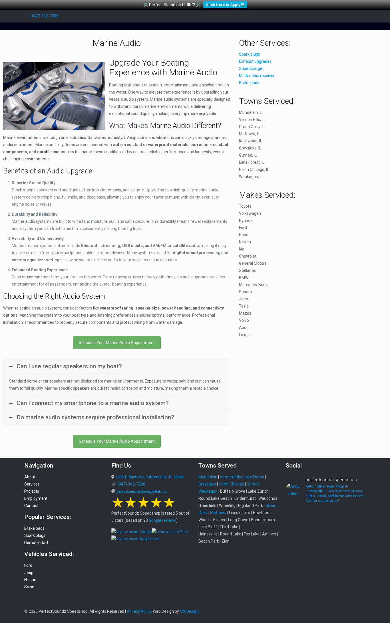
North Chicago (231, 484)
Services (32, 484)
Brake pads (249, 82)
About (29, 477)
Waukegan (208, 491)
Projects (31, 491)
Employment (35, 498)
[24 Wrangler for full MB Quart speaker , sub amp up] (325, 538)
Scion (29, 586)
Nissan (30, 579)
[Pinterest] (347, 16)
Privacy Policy (139, 611)
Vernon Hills (230, 477)
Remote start (36, 542)
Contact (31, 505)
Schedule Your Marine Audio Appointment (117, 342)
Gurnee (253, 484)
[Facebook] (324, 16)
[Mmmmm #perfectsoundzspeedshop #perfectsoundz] (353, 520)
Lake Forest (254, 477)
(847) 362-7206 (45, 16)
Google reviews (162, 520)
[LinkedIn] (340, 16)
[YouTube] (332, 16)
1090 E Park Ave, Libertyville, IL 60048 (150, 477)
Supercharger (251, 68)
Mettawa (218, 512)
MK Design (189, 611)
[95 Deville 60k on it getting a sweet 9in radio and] (298, 553)
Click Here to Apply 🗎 (225, 5)
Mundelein (207, 477)
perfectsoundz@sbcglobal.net (141, 491)
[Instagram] (355, 16)
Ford (28, 565)
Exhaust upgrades (255, 61)
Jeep (28, 572)
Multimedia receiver (257, 75)
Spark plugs (249, 54)
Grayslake (207, 484)
